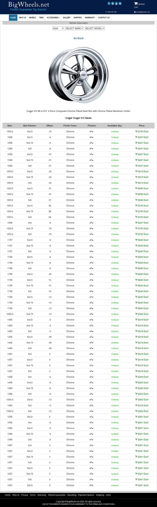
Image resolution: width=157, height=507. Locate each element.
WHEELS (32, 17)
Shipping (100, 494)
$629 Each (143, 256)
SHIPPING (78, 17)
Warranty (42, 494)
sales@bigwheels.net (143, 12)
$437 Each (143, 137)
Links (108, 494)
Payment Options (86, 494)
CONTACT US (103, 17)
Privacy (24, 494)
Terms (33, 494)
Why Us (15, 494)
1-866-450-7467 (112, 12)
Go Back (79, 38)
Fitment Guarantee (57, 494)
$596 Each (143, 188)
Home (8, 494)
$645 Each (143, 239)
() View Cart (139, 5)
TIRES (41, 17)
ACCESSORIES (52, 17)
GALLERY (66, 17)
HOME (13, 17)
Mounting (71, 494)
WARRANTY (90, 17)
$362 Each (143, 313)
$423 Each (143, 376)
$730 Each (143, 131)
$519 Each (143, 171)
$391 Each (143, 416)
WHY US (22, 17)
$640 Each (143, 279)
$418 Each (143, 319)
